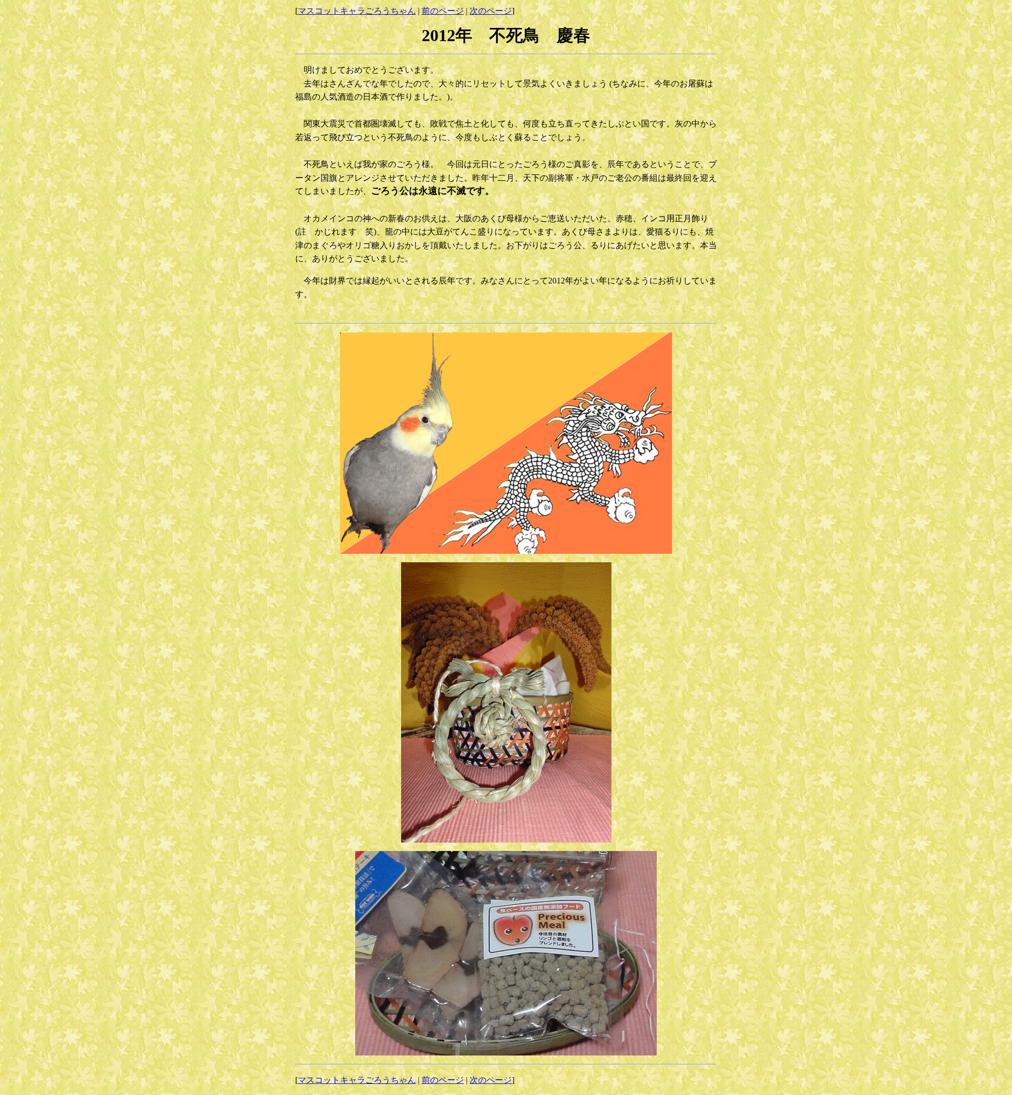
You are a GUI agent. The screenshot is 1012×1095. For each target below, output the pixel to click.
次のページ (491, 10)
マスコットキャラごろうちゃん (357, 10)
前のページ (443, 10)
